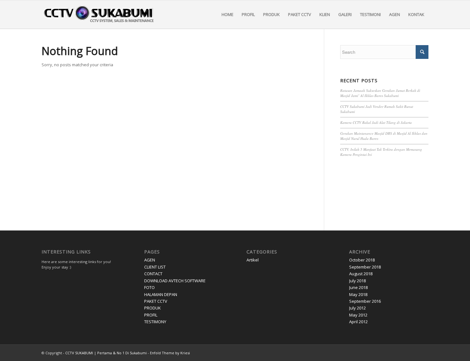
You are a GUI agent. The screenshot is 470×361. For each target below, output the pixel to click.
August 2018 (360, 274)
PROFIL (150, 315)
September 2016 (365, 301)
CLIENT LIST (155, 267)
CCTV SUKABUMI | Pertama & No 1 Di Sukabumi (106, 352)
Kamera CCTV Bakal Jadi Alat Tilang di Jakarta (376, 122)
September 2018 (365, 267)
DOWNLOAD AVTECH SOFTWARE (175, 281)
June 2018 (358, 287)
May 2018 (358, 294)
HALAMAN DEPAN (160, 294)
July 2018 (357, 281)
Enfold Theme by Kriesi (170, 352)
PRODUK (152, 308)
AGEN (149, 260)
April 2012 (358, 322)
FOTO (149, 287)
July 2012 (357, 308)
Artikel (253, 260)
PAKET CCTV (155, 301)
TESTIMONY (155, 322)
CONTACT (153, 274)
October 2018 (362, 260)
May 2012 (358, 315)
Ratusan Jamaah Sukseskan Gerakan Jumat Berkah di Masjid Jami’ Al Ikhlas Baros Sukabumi (380, 93)
